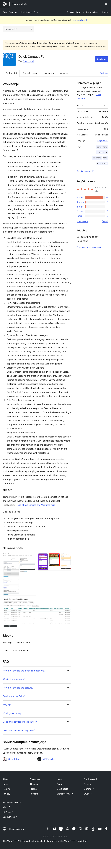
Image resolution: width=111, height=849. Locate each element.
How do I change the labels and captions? (24, 670)
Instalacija (49, 73)
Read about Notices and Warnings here (35, 505)
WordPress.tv (65, 793)
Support (61, 784)
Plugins (33, 788)
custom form (102, 152)
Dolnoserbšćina (17, 829)
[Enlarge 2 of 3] (67, 556)
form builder (102, 163)
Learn (59, 779)
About (6, 779)
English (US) (102, 140)
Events (87, 784)
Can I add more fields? (14, 696)
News (5, 784)
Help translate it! (79, 20)
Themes (34, 784)
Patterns (34, 793)
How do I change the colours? (18, 688)
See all (105, 221)
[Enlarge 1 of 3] (32, 556)
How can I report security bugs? (19, 730)
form (105, 158)
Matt (6, 807)
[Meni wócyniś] (106, 4)
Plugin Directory (10, 12)
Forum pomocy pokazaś (89, 247)
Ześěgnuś (102, 59)
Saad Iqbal (28, 61)
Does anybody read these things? (20, 722)
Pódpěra (104, 73)
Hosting (6, 788)
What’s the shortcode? (14, 679)
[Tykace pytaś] (31, 29)
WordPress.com (12, 802)
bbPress (8, 812)
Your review (82, 221)
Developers (62, 788)
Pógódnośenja (30, 73)
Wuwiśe (64, 73)
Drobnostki (11, 73)
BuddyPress (10, 816)
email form (97, 158)
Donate (89, 788)
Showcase (35, 779)
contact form (102, 147)
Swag (88, 793)
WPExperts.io (49, 759)
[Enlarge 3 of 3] (67, 601)
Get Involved (90, 779)
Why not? (7, 705)
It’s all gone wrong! (12, 713)
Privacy (6, 793)
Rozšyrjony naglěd (86, 171)
